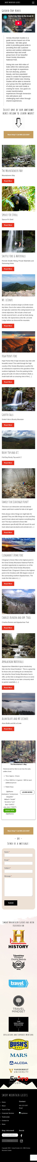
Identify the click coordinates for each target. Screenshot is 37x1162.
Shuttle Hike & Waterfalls (14, 256)
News (3, 1124)
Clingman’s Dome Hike (12, 555)
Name (7, 852)
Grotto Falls (7, 415)
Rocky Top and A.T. (10, 452)
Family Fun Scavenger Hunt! (15, 502)
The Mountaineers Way (12, 171)
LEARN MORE (27, 792)
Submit (10, 903)
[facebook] (21, 1135)
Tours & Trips (6, 1109)
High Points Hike (9, 356)
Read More (8, 181)
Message (8, 876)
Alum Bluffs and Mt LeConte (15, 719)
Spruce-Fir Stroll (10, 215)
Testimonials (6, 1117)
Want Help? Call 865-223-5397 (18, 135)
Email (6, 860)
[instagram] (21, 1141)
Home (4, 1102)
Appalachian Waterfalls (13, 661)
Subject (7, 868)
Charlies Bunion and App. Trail (16, 617)
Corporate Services (8, 1113)
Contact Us (5, 1120)
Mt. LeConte (7, 300)
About (4, 1106)
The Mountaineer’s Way (18, 764)
